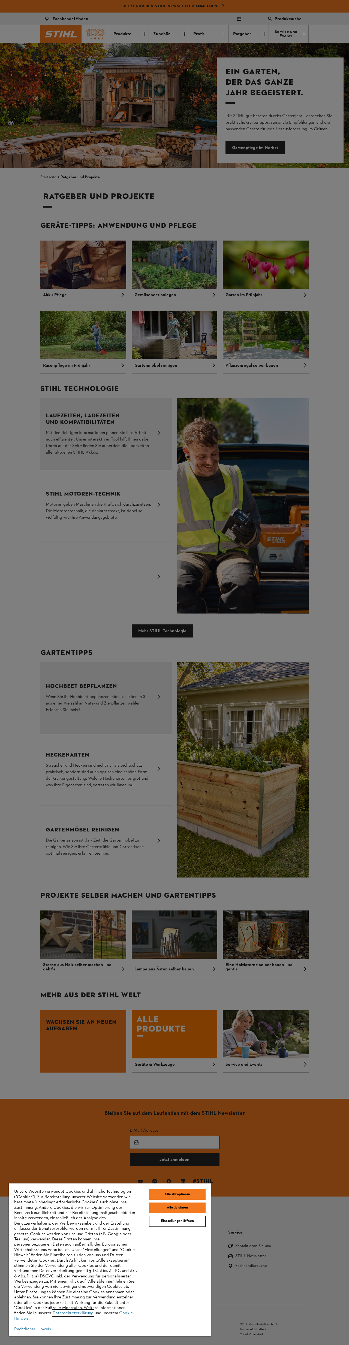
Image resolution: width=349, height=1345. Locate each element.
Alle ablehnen (177, 1207)
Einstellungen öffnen (177, 1221)
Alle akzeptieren (177, 1194)
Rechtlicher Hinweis (32, 1329)
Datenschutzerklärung (73, 1313)
